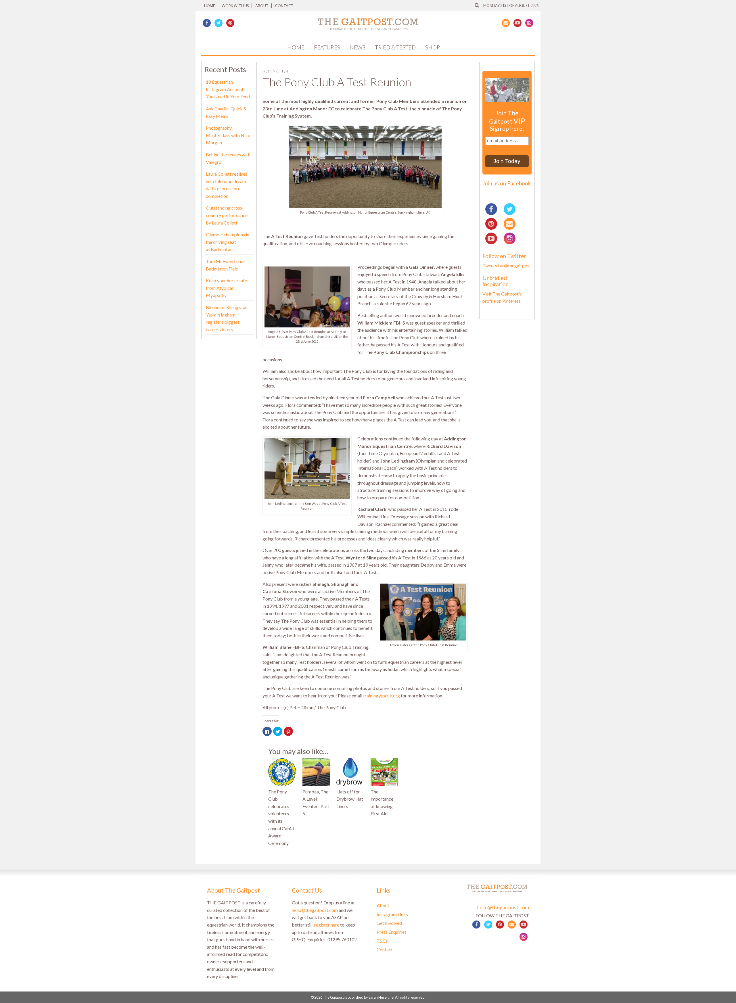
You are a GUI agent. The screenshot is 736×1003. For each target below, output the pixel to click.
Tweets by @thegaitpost (506, 265)
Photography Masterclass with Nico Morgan (228, 135)
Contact (284, 5)
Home (209, 5)
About (262, 5)
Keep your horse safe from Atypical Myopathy (226, 288)
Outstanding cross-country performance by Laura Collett (227, 215)
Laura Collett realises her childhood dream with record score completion (226, 185)
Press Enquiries (392, 932)
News (357, 47)
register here (326, 924)
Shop (432, 47)
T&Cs (382, 940)
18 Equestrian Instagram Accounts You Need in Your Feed (228, 89)
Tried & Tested (395, 47)
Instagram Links (392, 914)
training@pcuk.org (381, 695)
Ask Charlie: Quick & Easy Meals (226, 112)
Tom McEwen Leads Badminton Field (226, 264)
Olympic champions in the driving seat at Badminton (227, 242)
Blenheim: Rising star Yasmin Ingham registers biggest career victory (226, 318)
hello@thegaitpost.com (315, 910)
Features (327, 47)
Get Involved (389, 923)
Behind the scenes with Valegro (228, 158)
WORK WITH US (235, 5)
